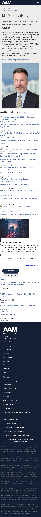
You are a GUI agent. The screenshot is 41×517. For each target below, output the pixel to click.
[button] (37, 2)
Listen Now (4, 279)
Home (8, 8)
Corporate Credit (6, 195)
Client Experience (9, 388)
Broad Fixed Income (7, 121)
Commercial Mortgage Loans (13, 427)
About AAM (7, 357)
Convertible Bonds (9, 423)
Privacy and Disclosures (20, 441)
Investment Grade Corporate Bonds (16, 435)
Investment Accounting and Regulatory (17, 412)
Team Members (11, 10)
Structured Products (10, 400)
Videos (5, 373)
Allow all (11, 271)
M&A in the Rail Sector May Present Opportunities (17, 305)
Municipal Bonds (9, 408)
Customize (9, 275)
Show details (30, 265)
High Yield (6, 416)
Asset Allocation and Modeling (11, 154)
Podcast (6, 369)
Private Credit (18, 156)
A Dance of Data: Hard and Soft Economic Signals (17, 173)
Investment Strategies (11, 381)
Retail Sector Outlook (7, 315)
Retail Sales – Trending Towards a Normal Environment (19, 214)
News (5, 365)
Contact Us (7, 350)
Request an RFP (9, 392)
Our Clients (7, 385)
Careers (6, 361)
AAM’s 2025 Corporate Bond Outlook (13, 184)
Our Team (6, 353)
